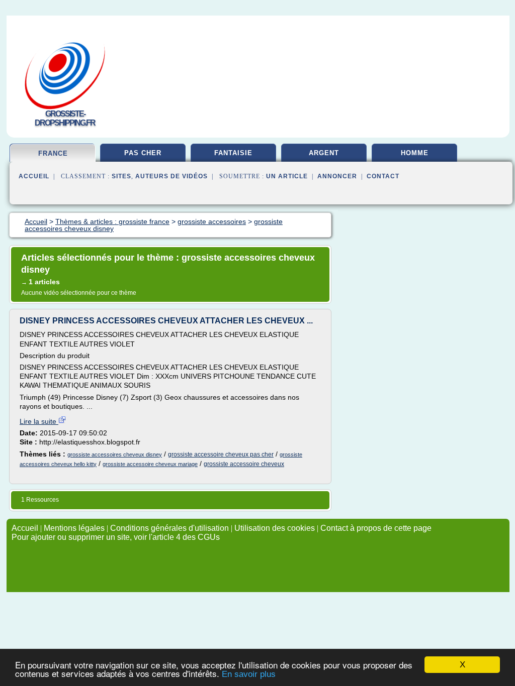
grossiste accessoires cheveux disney (114, 454)
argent (324, 153)
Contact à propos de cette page (376, 528)
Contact (383, 176)
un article (287, 176)
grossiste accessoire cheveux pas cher (221, 454)
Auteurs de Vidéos (171, 176)
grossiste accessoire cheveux (244, 464)
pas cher (142, 153)
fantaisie (233, 153)
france (53, 153)
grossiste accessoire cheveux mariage (150, 464)
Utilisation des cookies (274, 528)
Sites (121, 176)
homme (414, 153)
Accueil (34, 176)
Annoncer (337, 176)
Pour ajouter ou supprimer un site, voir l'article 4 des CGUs (116, 537)
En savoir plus (249, 674)
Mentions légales (74, 528)
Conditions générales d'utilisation (169, 528)
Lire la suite (39, 421)
